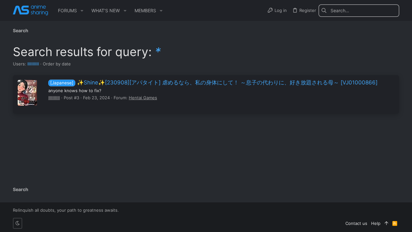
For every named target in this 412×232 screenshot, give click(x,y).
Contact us (356, 223)
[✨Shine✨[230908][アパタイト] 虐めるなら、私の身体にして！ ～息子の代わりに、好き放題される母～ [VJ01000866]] (27, 93)
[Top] (386, 223)
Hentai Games (143, 97)
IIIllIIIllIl (33, 63)
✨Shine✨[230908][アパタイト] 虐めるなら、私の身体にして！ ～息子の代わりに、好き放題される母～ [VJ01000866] (214, 82)
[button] (82, 10)
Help (375, 223)
